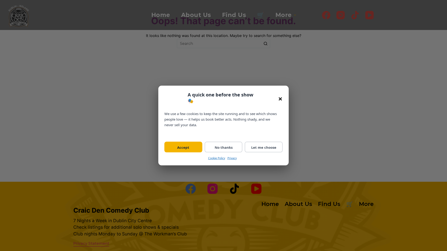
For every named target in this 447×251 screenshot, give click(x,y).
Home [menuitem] (160, 14)
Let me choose (263, 147)
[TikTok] (355, 15)
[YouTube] (369, 15)
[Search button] (265, 43)
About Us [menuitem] (196, 14)
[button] (280, 99)
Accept (183, 147)
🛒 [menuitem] (260, 14)
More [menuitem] (283, 14)
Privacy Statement (91, 243)
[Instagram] (340, 15)
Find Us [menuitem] (234, 14)
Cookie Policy (216, 158)
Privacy (232, 158)
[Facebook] (326, 15)
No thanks (224, 147)
